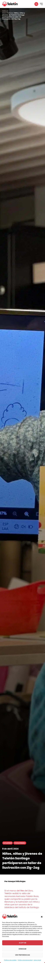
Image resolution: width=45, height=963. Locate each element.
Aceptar (22, 943)
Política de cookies (10, 960)
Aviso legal (37, 960)
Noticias (10, 13)
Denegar (22, 949)
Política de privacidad (25, 960)
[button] (42, 917)
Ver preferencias (22, 955)
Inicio (4, 13)
